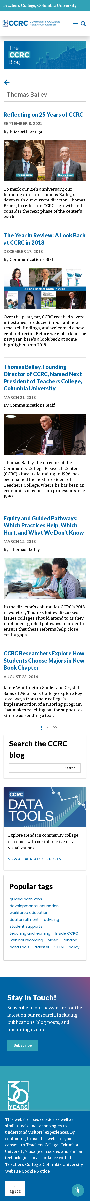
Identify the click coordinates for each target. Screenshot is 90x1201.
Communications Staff (32, 259)
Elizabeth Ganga (26, 131)
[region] (45, 1156)
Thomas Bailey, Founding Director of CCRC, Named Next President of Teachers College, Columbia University (43, 377)
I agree (15, 1188)
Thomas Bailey (25, 549)
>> (55, 727)
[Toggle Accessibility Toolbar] (78, 1190)
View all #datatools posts (34, 859)
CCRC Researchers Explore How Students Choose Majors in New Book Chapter (44, 660)
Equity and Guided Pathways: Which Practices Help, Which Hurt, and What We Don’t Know (44, 525)
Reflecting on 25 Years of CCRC (43, 114)
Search (70, 768)
